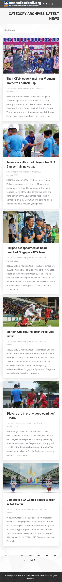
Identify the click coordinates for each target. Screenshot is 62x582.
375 (46, 555)
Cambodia (15, 509)
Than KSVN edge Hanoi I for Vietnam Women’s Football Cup (30, 81)
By (37, 88)
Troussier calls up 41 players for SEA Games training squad (30, 164)
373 (30, 555)
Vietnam (26, 88)
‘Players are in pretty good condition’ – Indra (30, 416)
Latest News (16, 88)
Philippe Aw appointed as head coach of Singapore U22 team (26, 250)
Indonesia (15, 423)
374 (38, 555)
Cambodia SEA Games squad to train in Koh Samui (30, 502)
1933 (32, 560)
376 (54, 555)
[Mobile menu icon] (57, 4)
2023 (8, 88)
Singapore (27, 257)
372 (22, 555)
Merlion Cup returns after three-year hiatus (30, 334)
